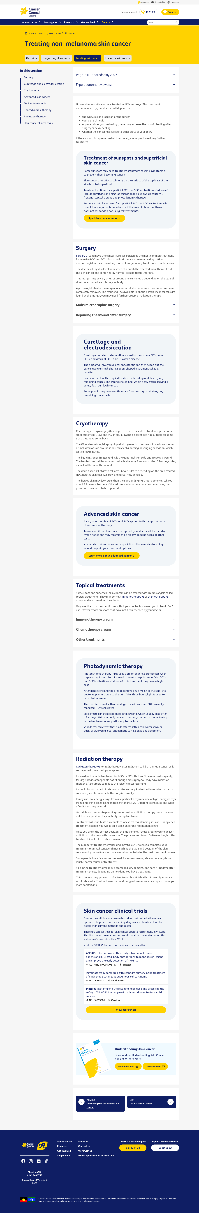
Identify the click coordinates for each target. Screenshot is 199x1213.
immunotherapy (132, 596)
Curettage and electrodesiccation (44, 84)
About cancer (37, 33)
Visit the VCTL (92, 945)
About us (145, 2)
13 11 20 (150, 12)
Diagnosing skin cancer (56, 58)
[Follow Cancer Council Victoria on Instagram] (30, 1163)
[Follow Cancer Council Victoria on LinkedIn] (38, 1163)
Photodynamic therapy (37, 110)
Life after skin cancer (117, 58)
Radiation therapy (87, 766)
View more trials (126, 1010)
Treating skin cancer (88, 58)
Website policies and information (96, 1155)
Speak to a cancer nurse (102, 218)
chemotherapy (157, 596)
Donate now (165, 1147)
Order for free (153, 1066)
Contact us (84, 1146)
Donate (172, 12)
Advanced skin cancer (37, 97)
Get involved (64, 1150)
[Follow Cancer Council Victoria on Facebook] (23, 1163)
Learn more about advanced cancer (110, 555)
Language (175, 2)
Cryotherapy (31, 90)
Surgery (80, 255)
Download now (126, 1066)
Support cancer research (165, 1141)
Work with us (85, 1150)
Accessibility (160, 2)
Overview (31, 58)
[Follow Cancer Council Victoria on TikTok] (46, 1163)
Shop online (63, 1155)
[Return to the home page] (30, 15)
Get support (50, 22)
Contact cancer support (133, 1141)
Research (62, 1146)
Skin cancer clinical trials (38, 123)
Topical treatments (35, 103)
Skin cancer (69, 33)
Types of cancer (53, 33)
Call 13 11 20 (133, 1147)
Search (176, 22)
